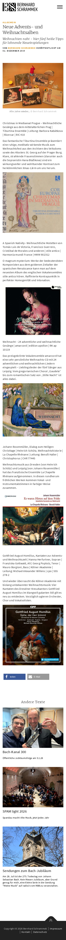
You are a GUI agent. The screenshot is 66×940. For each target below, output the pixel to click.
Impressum (56, 928)
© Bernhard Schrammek (43, 111)
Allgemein (9, 22)
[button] (15, 677)
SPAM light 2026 (15, 811)
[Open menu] (59, 7)
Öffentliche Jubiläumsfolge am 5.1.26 (23, 758)
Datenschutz (40, 932)
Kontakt (25, 932)
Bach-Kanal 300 (14, 752)
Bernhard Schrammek (22, 48)
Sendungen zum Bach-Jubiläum (27, 871)
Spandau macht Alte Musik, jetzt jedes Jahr (26, 817)
